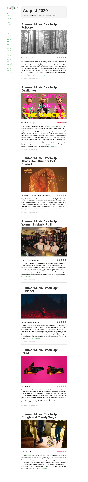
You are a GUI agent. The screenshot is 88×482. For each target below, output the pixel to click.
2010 (9, 68)
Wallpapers (9, 27)
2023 (9, 44)
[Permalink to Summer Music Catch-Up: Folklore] (44, 55)
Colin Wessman (24, 78)
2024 (9, 43)
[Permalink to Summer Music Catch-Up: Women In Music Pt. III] (44, 257)
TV (8, 17)
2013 (9, 63)
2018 (9, 53)
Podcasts (9, 22)
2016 (9, 57)
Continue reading (49, 76)
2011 (9, 66)
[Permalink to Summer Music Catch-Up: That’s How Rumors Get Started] (44, 192)
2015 (9, 59)
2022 (9, 46)
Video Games (10, 18)
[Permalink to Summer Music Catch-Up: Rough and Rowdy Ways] (44, 449)
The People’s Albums (49, 126)
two (27, 455)
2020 (9, 50)
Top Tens (9, 26)
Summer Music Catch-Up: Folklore (39, 26)
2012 (9, 64)
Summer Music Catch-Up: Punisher (39, 289)
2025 (9, 41)
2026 (9, 39)
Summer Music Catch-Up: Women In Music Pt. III (39, 223)
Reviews (9, 24)
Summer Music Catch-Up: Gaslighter (39, 89)
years (29, 455)
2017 (9, 55)
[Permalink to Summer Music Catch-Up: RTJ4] (44, 383)
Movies (8, 13)
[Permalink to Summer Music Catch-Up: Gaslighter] (44, 120)
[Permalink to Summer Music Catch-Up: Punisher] (44, 319)
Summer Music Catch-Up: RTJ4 (39, 351)
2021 (9, 48)
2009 (9, 70)
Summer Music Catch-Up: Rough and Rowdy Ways (39, 415)
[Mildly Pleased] (12, 8)
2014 (9, 61)
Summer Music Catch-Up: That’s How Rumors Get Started (39, 161)
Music (8, 15)
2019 (9, 52)
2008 (9, 72)
